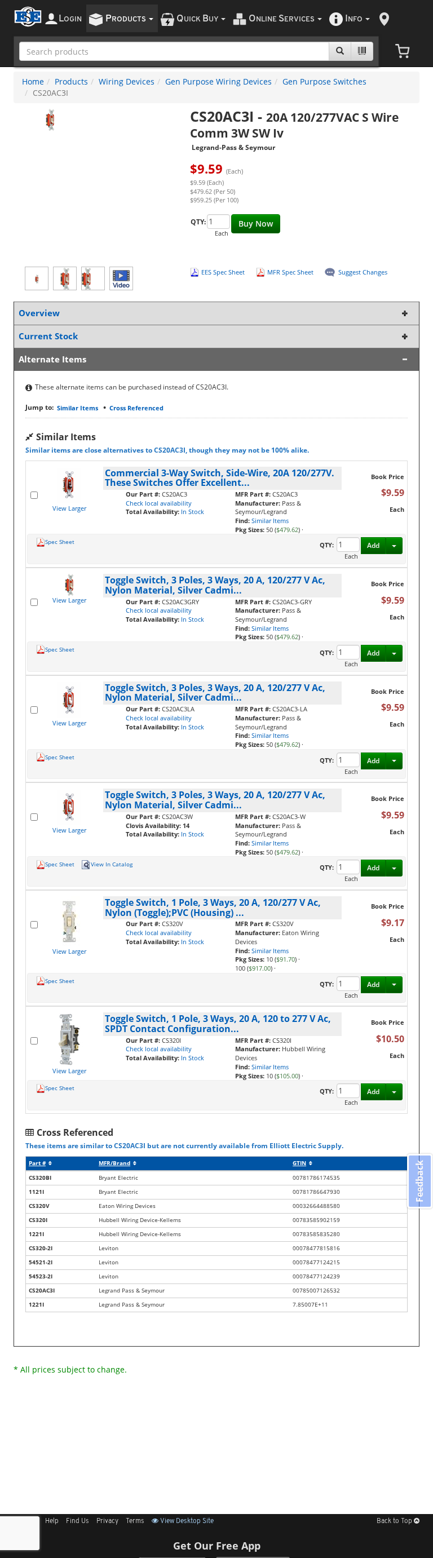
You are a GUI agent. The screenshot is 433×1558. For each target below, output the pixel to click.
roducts (126, 19)
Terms (135, 1521)
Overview (39, 313)
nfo (354, 19)
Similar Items (77, 408)
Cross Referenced (136, 408)
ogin (70, 19)
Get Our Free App (216, 1545)
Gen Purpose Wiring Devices (218, 81)
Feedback (419, 1181)
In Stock (192, 511)
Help (52, 1521)
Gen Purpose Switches (324, 81)
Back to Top (395, 1521)
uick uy (198, 19)
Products (71, 81)
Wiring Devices (126, 81)
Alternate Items (52, 359)
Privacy (107, 1521)
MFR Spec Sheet (290, 272)
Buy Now (255, 223)
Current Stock (48, 336)
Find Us (77, 1521)
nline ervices (282, 19)
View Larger (69, 508)
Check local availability (159, 503)
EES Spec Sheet (223, 272)
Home (33, 81)
